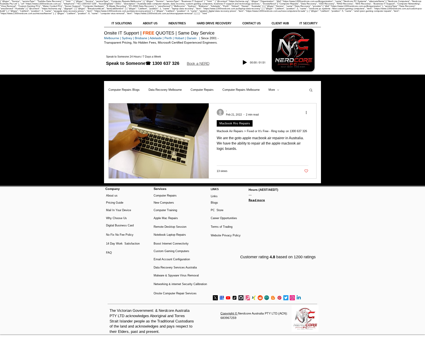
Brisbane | (142, 38)
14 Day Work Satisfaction (123, 243)
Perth (168, 38)
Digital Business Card (120, 225)
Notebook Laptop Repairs (170, 234)
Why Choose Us (116, 218)
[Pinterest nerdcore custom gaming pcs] (279, 297)
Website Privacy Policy (226, 235)
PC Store (217, 210)
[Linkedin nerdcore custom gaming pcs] (298, 297)
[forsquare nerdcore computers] (247, 297)
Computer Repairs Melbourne (241, 89)
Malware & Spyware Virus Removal (176, 275)
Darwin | (194, 38)
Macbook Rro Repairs (234, 123)
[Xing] (253, 297)
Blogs (214, 202)
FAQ (109, 252)
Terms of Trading (221, 226)
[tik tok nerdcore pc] (234, 297)
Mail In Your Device (119, 210)
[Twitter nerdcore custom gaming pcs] (285, 297)
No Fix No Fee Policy (119, 234)
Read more (257, 200)
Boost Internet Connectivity (171, 243)
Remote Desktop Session (170, 226)
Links (214, 196)
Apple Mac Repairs (166, 218)
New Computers (164, 202)
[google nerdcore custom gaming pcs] (221, 297)
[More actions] (307, 112)
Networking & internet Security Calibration (180, 284)
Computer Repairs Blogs (124, 89)
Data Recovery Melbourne (165, 89)
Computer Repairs (202, 89)
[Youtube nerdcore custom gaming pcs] (228, 297)
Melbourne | (112, 38)
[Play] (245, 62)
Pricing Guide (114, 202)
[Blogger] (273, 297)
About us (112, 195)
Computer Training (165, 210)
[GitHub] (240, 297)
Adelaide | (157, 38)
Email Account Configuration (172, 259)
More (272, 89)
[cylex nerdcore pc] (266, 297)
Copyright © (229, 313)
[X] (215, 297)
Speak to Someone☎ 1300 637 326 (142, 63)
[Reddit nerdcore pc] (260, 297)
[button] (198, 63)
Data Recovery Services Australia (175, 267)
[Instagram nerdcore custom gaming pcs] (292, 297)
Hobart (179, 38)
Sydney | (127, 38)
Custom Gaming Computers (171, 251)
